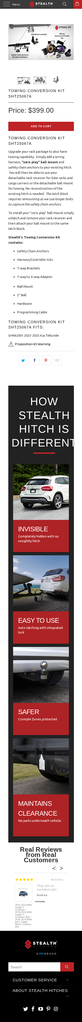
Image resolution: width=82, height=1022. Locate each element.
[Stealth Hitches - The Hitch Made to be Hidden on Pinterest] (48, 1009)
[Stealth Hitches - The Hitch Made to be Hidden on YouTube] (41, 1009)
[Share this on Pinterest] (46, 360)
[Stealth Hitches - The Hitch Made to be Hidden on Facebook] (33, 1009)
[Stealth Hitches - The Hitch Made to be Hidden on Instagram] (56, 1009)
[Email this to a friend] (57, 360)
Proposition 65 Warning (32, 344)
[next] (69, 46)
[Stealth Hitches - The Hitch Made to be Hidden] (41, 4)
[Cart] (77, 4)
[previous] (12, 46)
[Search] (64, 4)
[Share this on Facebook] (34, 360)
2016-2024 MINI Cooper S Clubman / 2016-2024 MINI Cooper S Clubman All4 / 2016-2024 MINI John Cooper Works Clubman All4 (23, 912)
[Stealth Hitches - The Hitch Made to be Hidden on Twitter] (25, 1009)
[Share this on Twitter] (23, 360)
